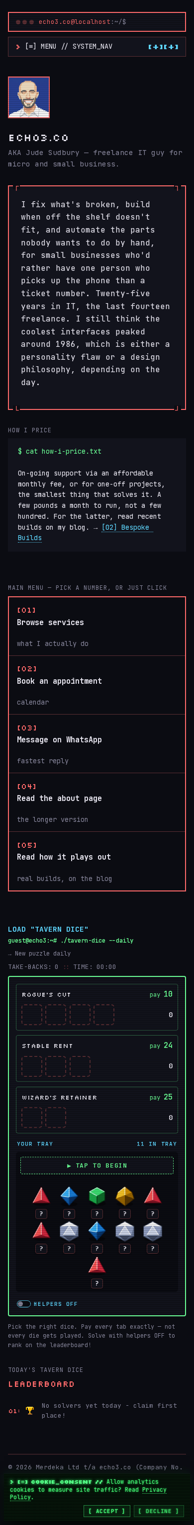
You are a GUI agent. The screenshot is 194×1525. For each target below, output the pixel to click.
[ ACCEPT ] (107, 1511)
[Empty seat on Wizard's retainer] (31, 1117)
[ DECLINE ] (158, 1511)
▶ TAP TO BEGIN (97, 1165)
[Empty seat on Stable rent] (31, 1066)
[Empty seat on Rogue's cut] (31, 1014)
